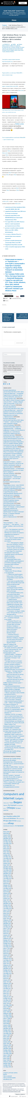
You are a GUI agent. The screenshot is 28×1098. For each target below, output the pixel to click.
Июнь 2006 (6, 1058)
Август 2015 (6, 928)
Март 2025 (6, 846)
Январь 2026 (6, 836)
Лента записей (7, 1076)
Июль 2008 (6, 1020)
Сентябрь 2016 (7, 908)
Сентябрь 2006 (7, 1053)
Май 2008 (6, 1023)
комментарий (19, 342)
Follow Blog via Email (9, 362)
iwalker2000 (16, 816)
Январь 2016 (6, 921)
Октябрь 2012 (7, 971)
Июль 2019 (6, 880)
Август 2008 (6, 1018)
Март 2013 (6, 963)
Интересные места (7, 47)
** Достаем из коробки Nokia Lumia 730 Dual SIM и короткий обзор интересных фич (15, 582)
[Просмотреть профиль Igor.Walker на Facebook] (4, 384)
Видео (20, 44)
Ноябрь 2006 (7, 1050)
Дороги (8, 45)
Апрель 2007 (6, 1041)
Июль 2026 (6, 831)
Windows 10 (13, 818)
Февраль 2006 (7, 1061)
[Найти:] (12, 354)
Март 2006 (6, 1060)
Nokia (8, 90)
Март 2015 (6, 936)
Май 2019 (6, 883)
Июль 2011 (6, 991)
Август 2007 (6, 1035)
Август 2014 (6, 948)
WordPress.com (7, 1079)
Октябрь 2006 (7, 1051)
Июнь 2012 (6, 976)
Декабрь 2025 (7, 838)
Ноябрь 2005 (7, 1065)
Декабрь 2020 (7, 866)
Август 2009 (6, 1006)
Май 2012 (6, 978)
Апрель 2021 (6, 863)
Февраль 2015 (7, 938)
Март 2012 (6, 981)
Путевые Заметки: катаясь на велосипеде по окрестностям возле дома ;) (7, 317)
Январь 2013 (6, 966)
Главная (4, 25)
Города (4, 45)
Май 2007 (6, 1040)
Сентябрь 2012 (7, 973)
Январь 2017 (6, 901)
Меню (14, 20)
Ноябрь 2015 (7, 925)
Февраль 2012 (7, 983)
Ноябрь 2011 (7, 986)
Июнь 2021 (6, 861)
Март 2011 (6, 995)
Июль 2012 (6, 975)
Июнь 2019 (6, 881)
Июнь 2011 (6, 993)
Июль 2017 (6, 895)
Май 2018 (6, 891)
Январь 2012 (6, 985)
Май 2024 (6, 850)
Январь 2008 (6, 1026)
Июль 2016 (6, 911)
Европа (12, 45)
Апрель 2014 (6, 955)
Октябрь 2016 (7, 906)
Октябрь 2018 (7, 888)
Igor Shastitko (7, 816)
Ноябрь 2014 (7, 943)
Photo (21, 50)
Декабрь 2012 (7, 968)
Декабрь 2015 (7, 923)
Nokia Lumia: (18, 203)
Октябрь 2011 (7, 988)
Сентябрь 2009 (7, 1005)
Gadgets (12, 50)
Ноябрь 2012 (7, 970)
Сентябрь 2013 (7, 960)
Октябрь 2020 (7, 868)
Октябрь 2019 (7, 876)
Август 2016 (6, 910)
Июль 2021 (6, 860)
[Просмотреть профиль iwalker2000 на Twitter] (5, 384)
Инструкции (17, 45)
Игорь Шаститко (9, 821)
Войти (5, 1074)
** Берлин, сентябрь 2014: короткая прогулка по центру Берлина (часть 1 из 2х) (15, 674)
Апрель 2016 (6, 916)
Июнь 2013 (6, 961)
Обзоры (17, 47)
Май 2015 (6, 933)
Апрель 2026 (6, 835)
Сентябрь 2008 (7, 1016)
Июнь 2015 (6, 931)
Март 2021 (6, 865)
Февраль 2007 (7, 1045)
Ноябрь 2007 (7, 1030)
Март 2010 (6, 1003)
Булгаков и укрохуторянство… (12, 481)
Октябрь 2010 (7, 1000)
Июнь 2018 (6, 890)
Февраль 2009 (7, 1013)
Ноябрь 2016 (7, 905)
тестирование (19, 825)
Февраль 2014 (7, 958)
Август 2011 (6, 990)
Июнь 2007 (6, 1038)
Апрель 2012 (6, 980)
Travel (3, 51)
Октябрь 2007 (7, 1031)
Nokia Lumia (17, 50)
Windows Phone (21, 818)
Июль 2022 (6, 853)
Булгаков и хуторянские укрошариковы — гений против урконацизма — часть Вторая (12, 476)
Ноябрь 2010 (7, 998)
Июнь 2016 (6, 913)
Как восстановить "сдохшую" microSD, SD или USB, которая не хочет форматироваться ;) (12, 777)
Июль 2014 (6, 950)
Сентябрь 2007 (7, 1033)
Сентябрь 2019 (7, 878)
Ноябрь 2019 (7, 875)
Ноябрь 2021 (7, 855)
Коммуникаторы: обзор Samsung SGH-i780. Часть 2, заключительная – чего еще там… (13, 763)
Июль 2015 (6, 930)
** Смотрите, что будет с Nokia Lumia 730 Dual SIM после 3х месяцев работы (16, 612)
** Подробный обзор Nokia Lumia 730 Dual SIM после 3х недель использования (15, 607)
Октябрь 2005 (7, 1066)
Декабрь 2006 (7, 1048)
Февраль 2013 (7, 965)
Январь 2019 (6, 885)
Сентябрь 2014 (7, 946)
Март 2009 (6, 1011)
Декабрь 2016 (7, 903)
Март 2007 (6, 1043)
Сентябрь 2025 (7, 843)
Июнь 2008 (6, 1021)
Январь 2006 (6, 1063)
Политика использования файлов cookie (11, 1091)
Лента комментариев (9, 1077)
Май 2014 (6, 953)
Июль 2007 (6, 1036)
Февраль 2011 (7, 996)
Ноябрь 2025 (7, 840)
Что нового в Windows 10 (10, 704)
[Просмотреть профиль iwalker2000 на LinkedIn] (7, 384)
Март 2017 (6, 900)
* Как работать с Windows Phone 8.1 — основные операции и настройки (13, 617)
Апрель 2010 (6, 1001)
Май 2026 (6, 833)
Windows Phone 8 (10, 51)
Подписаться (9, 377)
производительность (8, 825)
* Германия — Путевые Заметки (13, 671)
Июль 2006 (6, 1056)
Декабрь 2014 (7, 941)
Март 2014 (6, 956)
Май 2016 (6, 915)
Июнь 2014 (6, 951)
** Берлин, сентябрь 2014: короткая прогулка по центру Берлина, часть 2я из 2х (15, 679)
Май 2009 (6, 1008)
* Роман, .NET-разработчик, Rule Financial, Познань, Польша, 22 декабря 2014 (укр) (13, 742)
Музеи (13, 47)
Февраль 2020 (7, 871)
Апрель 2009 (6, 1010)
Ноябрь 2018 (7, 886)
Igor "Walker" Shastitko (14, 11)
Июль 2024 (6, 848)
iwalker (14, 44)
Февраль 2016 (7, 920)
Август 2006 (6, 1055)
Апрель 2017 (6, 898)
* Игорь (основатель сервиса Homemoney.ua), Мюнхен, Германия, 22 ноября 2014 (14, 747)
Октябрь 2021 (7, 856)
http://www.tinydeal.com (7, 61)
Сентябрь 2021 (7, 858)
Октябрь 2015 (7, 926)
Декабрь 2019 (7, 873)
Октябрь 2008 (7, 1015)
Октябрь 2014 (7, 945)
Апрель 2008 (6, 1025)
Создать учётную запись (10, 1072)
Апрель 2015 (6, 935)
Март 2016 (6, 918)
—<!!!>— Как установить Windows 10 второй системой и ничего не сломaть (14, 539)
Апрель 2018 (6, 893)
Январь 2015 (6, 940)
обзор (11, 823)
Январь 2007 (6, 1046)
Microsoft (6, 818)
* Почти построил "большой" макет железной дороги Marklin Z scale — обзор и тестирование (14, 701)
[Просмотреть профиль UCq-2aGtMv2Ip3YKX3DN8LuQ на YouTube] (9, 384)
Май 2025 (6, 845)
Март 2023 (6, 851)
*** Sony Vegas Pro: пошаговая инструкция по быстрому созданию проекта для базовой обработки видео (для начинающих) (13, 554)
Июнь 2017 (6, 896)
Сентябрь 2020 (7, 870)
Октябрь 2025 (7, 841)
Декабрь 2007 (7, 1028)
